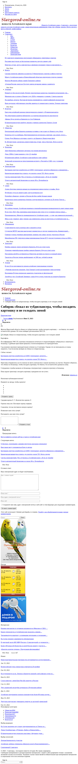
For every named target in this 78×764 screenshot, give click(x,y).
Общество (14, 47)
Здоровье (13, 43)
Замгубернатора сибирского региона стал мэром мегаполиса (26, 151)
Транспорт (8, 243)
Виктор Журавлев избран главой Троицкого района (23, 80)
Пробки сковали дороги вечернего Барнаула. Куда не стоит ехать (27, 247)
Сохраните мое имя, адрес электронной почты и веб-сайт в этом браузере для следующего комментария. (39, 505)
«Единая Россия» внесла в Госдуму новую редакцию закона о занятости (30, 84)
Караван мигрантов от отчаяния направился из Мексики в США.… (24, 628)
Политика (13, 49)
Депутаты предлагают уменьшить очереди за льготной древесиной (24, 701)
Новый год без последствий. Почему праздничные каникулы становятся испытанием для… (37, 93)
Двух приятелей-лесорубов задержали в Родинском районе (21, 687)
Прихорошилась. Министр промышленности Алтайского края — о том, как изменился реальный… (39, 215)
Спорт (12, 40)
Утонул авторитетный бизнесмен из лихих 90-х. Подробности (26, 180)
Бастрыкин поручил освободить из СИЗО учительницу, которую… (24, 356)
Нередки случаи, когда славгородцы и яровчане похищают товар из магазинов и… (33, 65)
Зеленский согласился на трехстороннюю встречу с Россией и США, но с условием (34, 161)
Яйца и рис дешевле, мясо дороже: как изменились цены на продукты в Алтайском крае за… (37, 219)
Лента (7, 9)
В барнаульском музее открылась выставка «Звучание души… (22, 733)
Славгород (8, 34)
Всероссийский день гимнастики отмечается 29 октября (20, 667)
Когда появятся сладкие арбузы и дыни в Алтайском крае (21, 437)
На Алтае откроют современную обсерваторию (17, 639)
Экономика (14, 51)
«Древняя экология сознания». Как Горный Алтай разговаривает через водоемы (32, 269)
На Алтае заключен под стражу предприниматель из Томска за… (23, 726)
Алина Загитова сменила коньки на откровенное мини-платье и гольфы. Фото (32, 189)
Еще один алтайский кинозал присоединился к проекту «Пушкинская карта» (32, 112)
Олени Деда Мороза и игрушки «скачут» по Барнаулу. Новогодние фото (30, 138)
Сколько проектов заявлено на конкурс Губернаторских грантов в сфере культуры (33, 74)
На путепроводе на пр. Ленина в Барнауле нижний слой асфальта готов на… (27, 674)
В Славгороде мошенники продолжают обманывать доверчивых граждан (30, 58)
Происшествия (15, 54)
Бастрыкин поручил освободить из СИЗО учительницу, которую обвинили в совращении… (37, 170)
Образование (15, 52)
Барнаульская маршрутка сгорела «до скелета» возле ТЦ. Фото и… (24, 359)
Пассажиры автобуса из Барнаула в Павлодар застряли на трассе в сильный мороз (33, 254)
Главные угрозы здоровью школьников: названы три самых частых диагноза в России (35, 234)
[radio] (41, 385)
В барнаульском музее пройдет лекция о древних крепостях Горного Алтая (31, 122)
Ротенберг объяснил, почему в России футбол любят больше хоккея (28, 196)
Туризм (7, 263)
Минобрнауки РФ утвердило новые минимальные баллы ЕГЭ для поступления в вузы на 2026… (38, 238)
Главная (7, 32)
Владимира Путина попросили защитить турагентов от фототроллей (29, 273)
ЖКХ (12, 38)
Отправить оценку (7, 396)
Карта (7, 11)
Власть (12, 41)
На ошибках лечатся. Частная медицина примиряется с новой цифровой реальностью (34, 100)
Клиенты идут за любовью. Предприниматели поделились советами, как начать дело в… (36, 135)
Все (11, 36)
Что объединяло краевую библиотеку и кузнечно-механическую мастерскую (31, 115)
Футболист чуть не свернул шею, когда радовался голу (24, 192)
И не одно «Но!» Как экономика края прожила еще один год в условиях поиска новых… (36, 212)
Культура (13, 45)
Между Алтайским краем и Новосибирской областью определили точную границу (34, 77)
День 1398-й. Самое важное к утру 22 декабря (21, 154)
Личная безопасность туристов (11, 740)
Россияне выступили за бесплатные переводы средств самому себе (28, 61)
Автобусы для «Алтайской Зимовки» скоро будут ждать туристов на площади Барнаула (35, 276)
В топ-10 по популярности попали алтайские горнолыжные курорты (29, 266)
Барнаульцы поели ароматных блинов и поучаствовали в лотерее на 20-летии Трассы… (35, 199)
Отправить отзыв (24, 424)
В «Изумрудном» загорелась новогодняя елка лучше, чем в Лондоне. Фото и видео (33, 142)
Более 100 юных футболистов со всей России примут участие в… (24, 646)
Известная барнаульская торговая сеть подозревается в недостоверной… (26, 660)
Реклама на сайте (11, 14)
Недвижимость (10, 282)
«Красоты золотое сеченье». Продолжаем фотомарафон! (20, 649)
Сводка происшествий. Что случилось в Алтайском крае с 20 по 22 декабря (31, 177)
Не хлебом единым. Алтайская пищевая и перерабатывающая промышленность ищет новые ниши (39, 208)
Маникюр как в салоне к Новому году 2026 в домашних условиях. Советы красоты (34, 96)
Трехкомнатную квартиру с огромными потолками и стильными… (24, 635)
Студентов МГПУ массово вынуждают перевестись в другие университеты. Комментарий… (37, 231)
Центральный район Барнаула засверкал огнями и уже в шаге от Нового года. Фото (34, 131)
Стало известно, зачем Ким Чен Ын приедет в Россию (19, 680)
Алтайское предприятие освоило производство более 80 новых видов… (26, 694)
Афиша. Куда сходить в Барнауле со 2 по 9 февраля (22, 119)
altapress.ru (73, 375)
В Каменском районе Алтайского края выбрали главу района (26, 157)
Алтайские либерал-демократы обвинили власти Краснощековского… (25, 744)
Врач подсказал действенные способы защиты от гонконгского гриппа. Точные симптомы (36, 103)
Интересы (8, 284)
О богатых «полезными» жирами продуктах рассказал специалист (24, 444)
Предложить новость (12, 12)
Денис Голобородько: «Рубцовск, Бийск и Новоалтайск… (21, 730)
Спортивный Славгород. (9, 747)
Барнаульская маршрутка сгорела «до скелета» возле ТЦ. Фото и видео (29, 173)
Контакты (8, 7)
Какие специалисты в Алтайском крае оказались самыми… (21, 632)
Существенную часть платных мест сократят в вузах (23, 227)
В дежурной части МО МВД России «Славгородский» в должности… (25, 642)
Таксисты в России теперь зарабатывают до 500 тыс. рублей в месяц (28, 257)
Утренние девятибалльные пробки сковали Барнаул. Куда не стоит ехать (30, 250)
